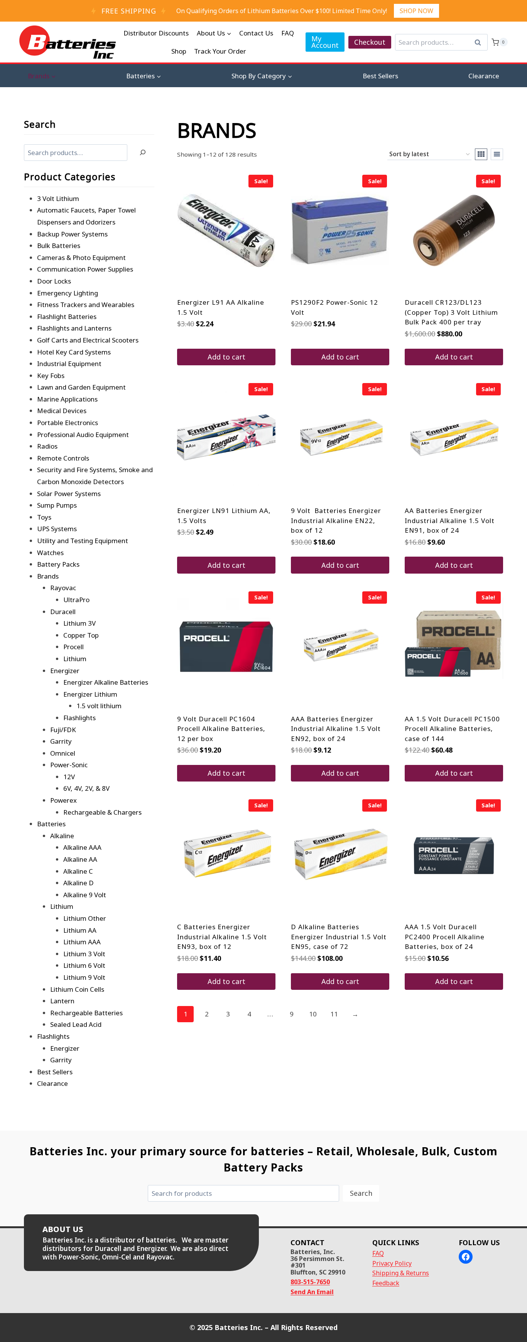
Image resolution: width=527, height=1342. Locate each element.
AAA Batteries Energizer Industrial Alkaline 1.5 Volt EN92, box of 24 (336, 728)
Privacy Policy (392, 1263)
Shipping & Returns (400, 1273)
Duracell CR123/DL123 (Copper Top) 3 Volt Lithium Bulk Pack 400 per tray (451, 312)
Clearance (483, 75)
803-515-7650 (310, 1282)
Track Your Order (220, 51)
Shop (178, 51)
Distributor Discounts (156, 33)
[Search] (142, 152)
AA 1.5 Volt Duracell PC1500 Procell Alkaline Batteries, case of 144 (452, 728)
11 (334, 1013)
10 (313, 1013)
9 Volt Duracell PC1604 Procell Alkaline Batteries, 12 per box (221, 728)
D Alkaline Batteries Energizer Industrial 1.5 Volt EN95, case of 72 (339, 936)
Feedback (385, 1283)
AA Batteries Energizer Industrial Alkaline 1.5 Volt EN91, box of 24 (450, 520)
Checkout (369, 42)
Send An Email (312, 1292)
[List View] (497, 154)
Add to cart (226, 356)
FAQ (287, 33)
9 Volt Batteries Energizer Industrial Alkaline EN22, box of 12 (336, 520)
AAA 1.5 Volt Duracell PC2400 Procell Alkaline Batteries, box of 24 (445, 936)
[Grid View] (481, 154)
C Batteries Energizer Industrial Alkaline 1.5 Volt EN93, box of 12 (222, 936)
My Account (325, 42)
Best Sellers (380, 75)
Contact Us (256, 33)
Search (480, 42)
